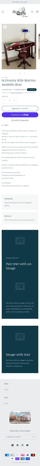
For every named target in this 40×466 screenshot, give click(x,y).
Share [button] (6, 125)
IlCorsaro (17, 462)
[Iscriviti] (33, 436)
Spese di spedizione (16, 92)
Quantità (5, 96)
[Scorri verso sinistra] (15, 73)
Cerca (6, 389)
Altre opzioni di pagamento (20, 120)
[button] (2, 11)
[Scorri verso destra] (25, 73)
